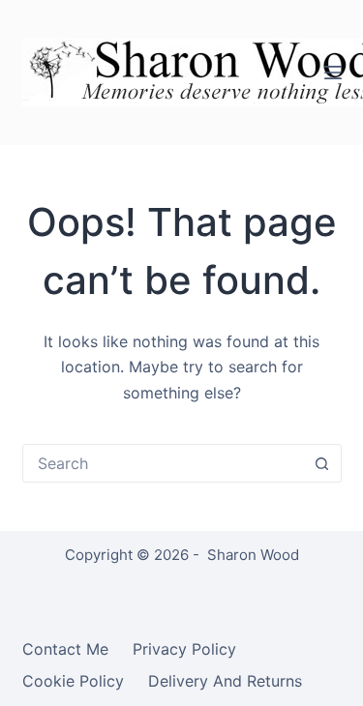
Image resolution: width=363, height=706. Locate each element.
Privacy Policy (184, 649)
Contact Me (65, 649)
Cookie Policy (73, 681)
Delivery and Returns (225, 681)
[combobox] (163, 463)
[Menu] (333, 72)
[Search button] (322, 463)
